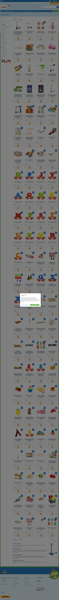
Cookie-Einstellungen (25, 304)
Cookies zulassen (35, 304)
